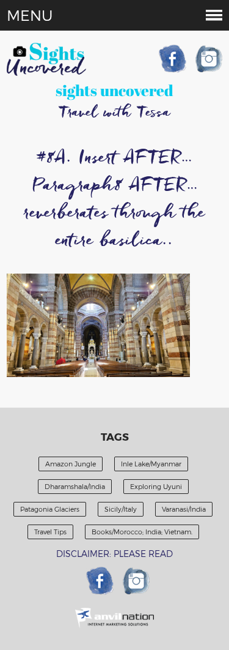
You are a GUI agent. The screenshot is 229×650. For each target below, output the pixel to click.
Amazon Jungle (70, 464)
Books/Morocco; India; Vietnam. (142, 532)
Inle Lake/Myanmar (151, 464)
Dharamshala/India (75, 486)
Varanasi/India (184, 509)
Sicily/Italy (120, 509)
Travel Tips (50, 532)
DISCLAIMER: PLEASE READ (114, 553)
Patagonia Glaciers (49, 509)
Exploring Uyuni (156, 486)
